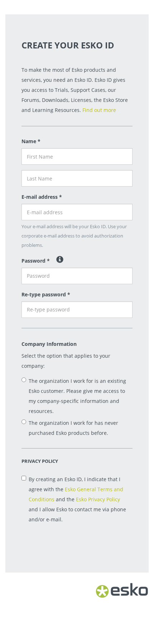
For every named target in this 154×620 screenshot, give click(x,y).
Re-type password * (45, 294)
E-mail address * (41, 196)
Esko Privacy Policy (98, 499)
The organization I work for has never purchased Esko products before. (73, 427)
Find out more (99, 110)
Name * (30, 141)
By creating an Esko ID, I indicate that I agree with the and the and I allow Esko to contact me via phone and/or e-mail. (77, 499)
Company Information (49, 343)
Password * (35, 260)
